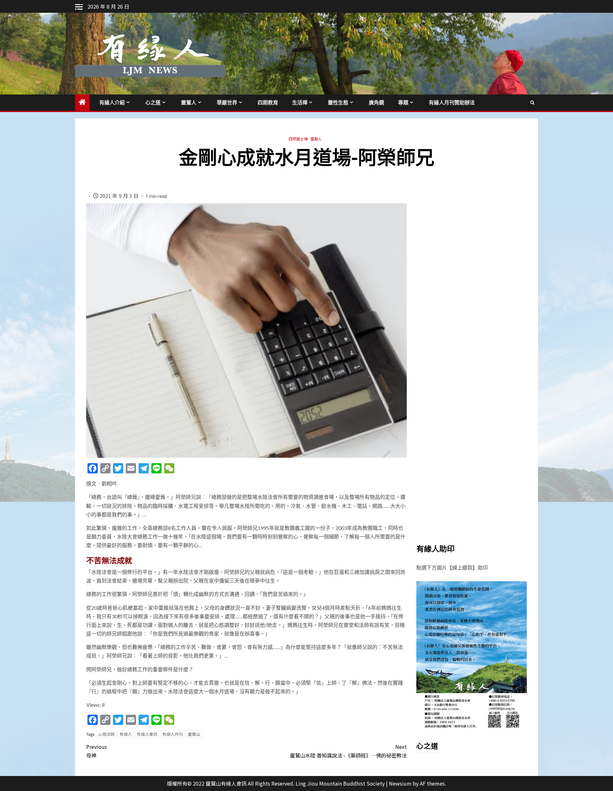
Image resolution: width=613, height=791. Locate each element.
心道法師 (106, 734)
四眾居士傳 (298, 138)
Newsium (400, 783)
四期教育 (268, 103)
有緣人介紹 (112, 103)
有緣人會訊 (147, 734)
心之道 (153, 103)
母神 (96, 751)
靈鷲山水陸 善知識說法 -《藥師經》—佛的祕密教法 (348, 751)
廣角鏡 (376, 103)
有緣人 (125, 734)
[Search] (532, 102)
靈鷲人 (188, 103)
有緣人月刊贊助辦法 (452, 103)
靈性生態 (338, 103)
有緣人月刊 (172, 734)
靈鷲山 (194, 734)
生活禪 (299, 103)
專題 (403, 103)
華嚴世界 (227, 103)
